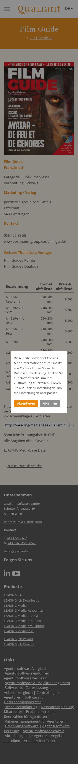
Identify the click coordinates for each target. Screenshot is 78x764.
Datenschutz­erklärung (30, 373)
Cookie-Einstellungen (40, 388)
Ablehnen (50, 403)
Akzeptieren (26, 403)
